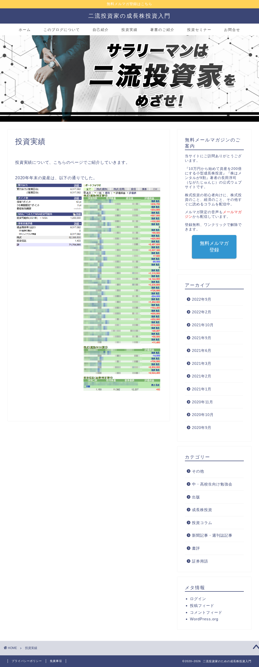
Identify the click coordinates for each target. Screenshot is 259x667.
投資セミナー (199, 29)
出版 (196, 497)
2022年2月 (201, 312)
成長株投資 (202, 510)
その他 (198, 471)
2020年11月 (202, 402)
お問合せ (232, 29)
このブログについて (62, 29)
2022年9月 (201, 299)
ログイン (198, 599)
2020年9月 (201, 427)
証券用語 (200, 561)
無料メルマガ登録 (214, 247)
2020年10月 (203, 414)
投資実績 (129, 29)
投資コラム (202, 522)
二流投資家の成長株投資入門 (129, 15)
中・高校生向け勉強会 (212, 484)
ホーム (25, 29)
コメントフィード (206, 612)
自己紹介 (101, 29)
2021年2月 (201, 376)
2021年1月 (201, 389)
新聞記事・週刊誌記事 (212, 535)
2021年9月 (201, 338)
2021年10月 (203, 325)
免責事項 (56, 660)
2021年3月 (201, 363)
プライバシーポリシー (27, 660)
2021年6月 (201, 350)
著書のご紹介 (162, 29)
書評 (196, 548)
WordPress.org (204, 619)
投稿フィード (202, 605)
